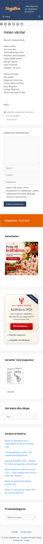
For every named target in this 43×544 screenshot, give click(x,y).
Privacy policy (26, 532)
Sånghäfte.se (13, 537)
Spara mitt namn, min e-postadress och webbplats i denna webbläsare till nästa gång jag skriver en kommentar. (22, 192)
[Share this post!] (1, 24)
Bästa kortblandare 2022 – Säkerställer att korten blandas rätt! (19, 443)
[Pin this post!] (13, 24)
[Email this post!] (21, 24)
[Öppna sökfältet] (39, 16)
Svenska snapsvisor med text (19, 112)
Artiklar (27, 540)
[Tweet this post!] (5, 24)
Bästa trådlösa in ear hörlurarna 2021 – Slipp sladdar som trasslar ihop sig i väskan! (21, 472)
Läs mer (10, 392)
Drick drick (11, 119)
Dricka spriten (13, 115)
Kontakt (15, 532)
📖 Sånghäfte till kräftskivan (18, 340)
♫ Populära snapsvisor (16, 335)
